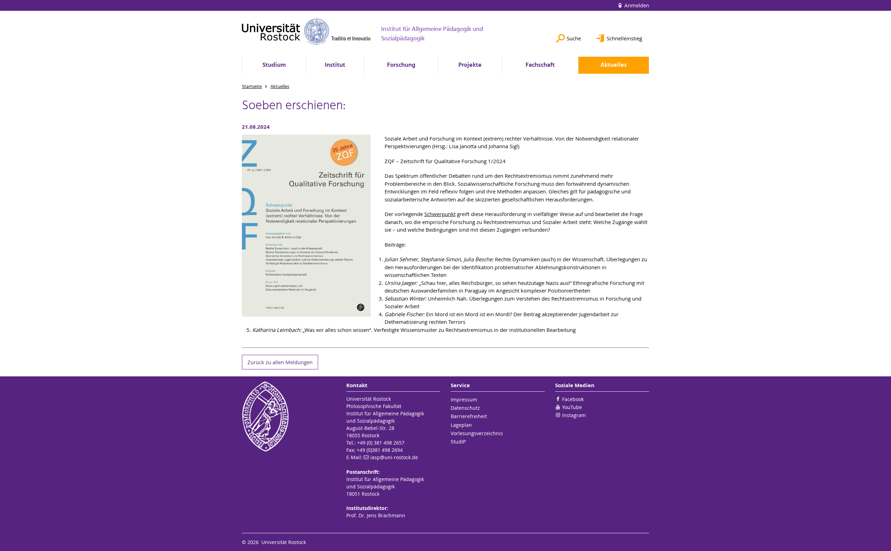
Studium (274, 65)
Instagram (574, 415)
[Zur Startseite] (306, 32)
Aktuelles (613, 65)
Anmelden (636, 5)
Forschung (401, 65)
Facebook (573, 399)
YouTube (572, 407)
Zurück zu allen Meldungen (280, 362)
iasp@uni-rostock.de (394, 457)
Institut (335, 65)
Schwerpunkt (440, 213)
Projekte (470, 65)
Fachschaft (540, 65)
